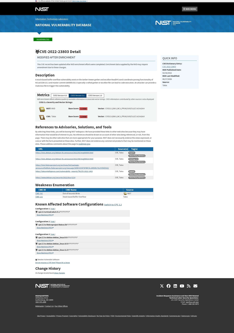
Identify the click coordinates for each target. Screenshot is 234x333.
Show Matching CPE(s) (45, 215)
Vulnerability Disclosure (87, 316)
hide (53, 209)
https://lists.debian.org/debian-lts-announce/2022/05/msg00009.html (64, 153)
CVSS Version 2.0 (95, 95)
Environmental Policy (123, 316)
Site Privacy (41, 316)
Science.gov (185, 316)
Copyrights (73, 316)
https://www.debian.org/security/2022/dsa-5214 (55, 177)
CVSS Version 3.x (77, 95)
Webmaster (39, 306)
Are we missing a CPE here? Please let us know (52, 263)
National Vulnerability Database (63, 25)
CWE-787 (39, 193)
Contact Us (49, 306)
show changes (59, 273)
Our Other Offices (61, 306)
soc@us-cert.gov (192, 302)
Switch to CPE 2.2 (113, 204)
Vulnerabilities (43, 39)
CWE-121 (39, 197)
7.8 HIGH (83, 109)
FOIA (112, 316)
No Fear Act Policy (103, 316)
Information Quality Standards (157, 316)
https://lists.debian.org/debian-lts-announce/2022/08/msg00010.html (64, 159)
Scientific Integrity (138, 316)
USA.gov (194, 316)
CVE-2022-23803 (169, 66)
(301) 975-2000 (40, 302)
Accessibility (51, 316)
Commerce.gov (174, 316)
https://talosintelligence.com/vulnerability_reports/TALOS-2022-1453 (64, 171)
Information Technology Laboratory (51, 19)
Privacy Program (62, 316)
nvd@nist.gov (84, 144)
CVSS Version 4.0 (60, 95)
